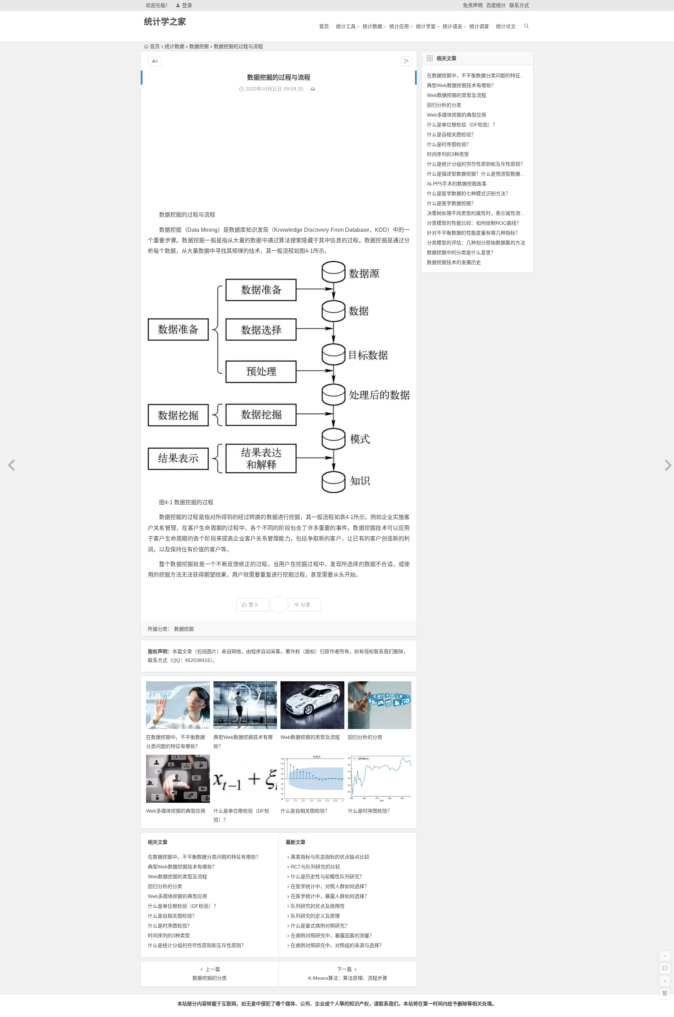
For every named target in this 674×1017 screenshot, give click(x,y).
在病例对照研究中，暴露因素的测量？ (332, 935)
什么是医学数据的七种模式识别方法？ (468, 193)
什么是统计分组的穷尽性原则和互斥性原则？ (197, 945)
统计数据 (372, 26)
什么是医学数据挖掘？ (451, 203)
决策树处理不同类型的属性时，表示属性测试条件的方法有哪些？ (498, 213)
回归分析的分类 (365, 737)
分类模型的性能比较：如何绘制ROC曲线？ (474, 223)
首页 (324, 26)
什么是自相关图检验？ (305, 811)
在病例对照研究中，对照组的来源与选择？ (337, 945)
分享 (305, 605)
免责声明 (473, 5)
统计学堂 (426, 26)
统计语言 (452, 26)
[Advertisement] (279, 152)
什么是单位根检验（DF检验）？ (183, 906)
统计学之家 (165, 21)
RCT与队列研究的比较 (315, 867)
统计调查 (479, 26)
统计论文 (506, 26)
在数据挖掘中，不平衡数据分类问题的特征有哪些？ (204, 857)
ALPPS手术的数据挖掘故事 (457, 183)
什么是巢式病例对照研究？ (320, 926)
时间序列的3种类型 (169, 935)
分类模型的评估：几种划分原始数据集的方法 (476, 242)
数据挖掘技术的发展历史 (454, 262)
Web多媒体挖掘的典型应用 (175, 811)
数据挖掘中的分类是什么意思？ (461, 252)
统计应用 (399, 26)
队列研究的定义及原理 (315, 916)
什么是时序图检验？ (370, 811)
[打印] (312, 89)
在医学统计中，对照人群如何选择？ (330, 886)
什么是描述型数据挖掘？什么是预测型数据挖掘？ (481, 174)
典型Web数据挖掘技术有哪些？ (182, 867)
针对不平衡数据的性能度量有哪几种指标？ (473, 233)
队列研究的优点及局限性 (318, 906)
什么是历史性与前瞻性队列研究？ (327, 876)
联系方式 (519, 5)
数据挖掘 (199, 46)
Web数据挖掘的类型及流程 (310, 737)
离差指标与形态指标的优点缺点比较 (330, 857)
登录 (187, 5)
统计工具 (346, 26)
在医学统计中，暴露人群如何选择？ (330, 896)
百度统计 (496, 5)
